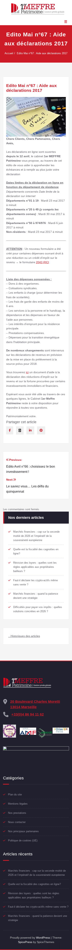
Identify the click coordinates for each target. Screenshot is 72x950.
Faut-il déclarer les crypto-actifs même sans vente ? (38, 906)
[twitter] (20, 430)
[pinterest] (41, 430)
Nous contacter (17, 822)
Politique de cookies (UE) (22, 840)
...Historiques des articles (24, 636)
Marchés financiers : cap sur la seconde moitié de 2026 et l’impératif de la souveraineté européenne (36, 536)
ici (27, 372)
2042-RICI (42, 262)
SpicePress (25, 942)
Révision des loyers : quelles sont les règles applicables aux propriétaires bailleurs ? (35, 567)
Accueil (9, 53)
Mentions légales (18, 803)
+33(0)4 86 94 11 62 (27, 714)
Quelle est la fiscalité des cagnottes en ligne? (34, 884)
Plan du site (15, 794)
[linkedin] (30, 430)
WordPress (43, 937)
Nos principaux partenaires (23, 831)
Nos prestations (17, 812)
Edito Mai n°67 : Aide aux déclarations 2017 (42, 53)
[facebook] (9, 430)
